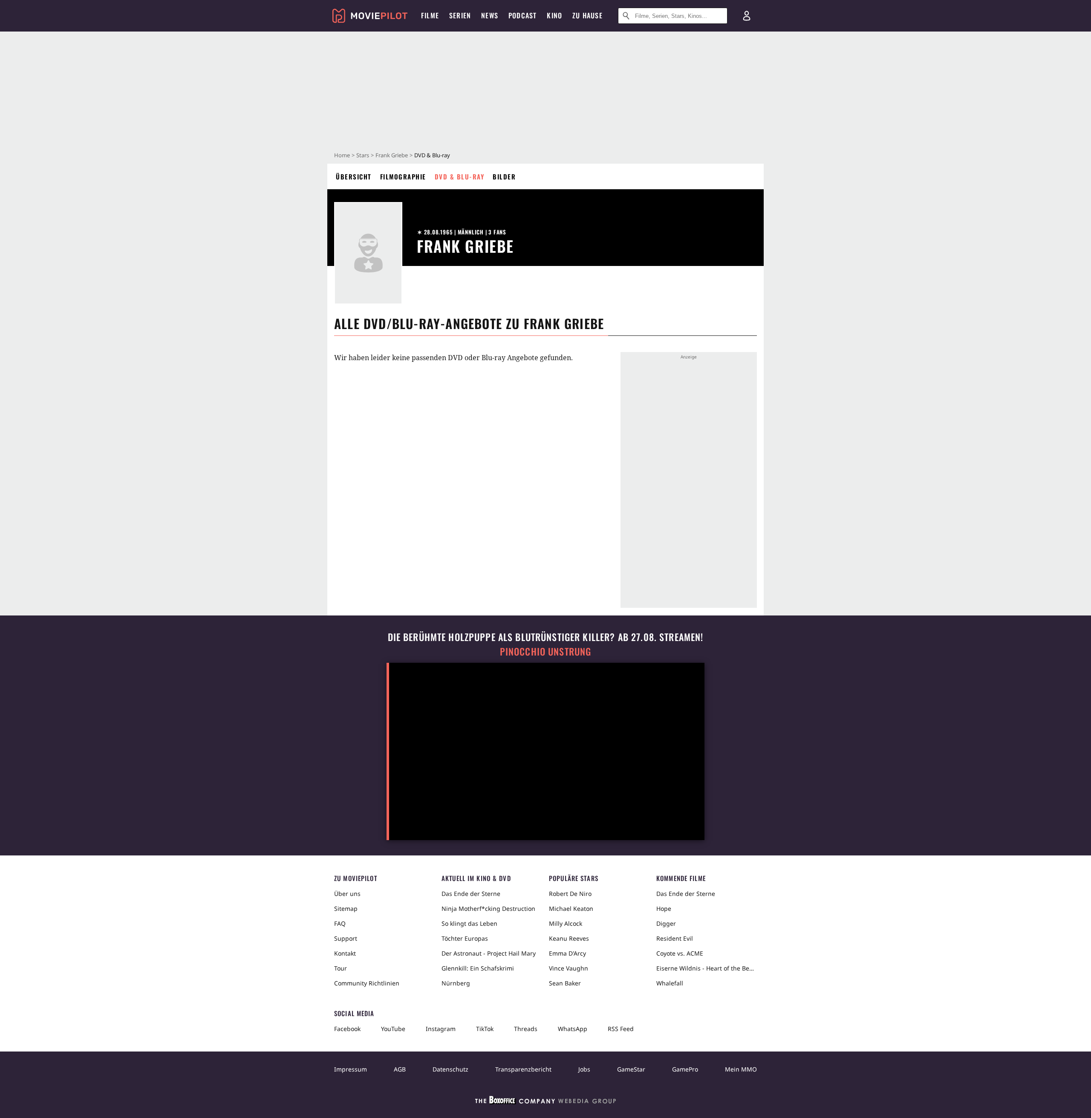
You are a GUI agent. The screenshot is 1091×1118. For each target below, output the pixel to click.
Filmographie (403, 176)
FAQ (340, 923)
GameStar (631, 1069)
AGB (400, 1069)
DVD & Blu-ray (460, 176)
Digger (666, 923)
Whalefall (669, 983)
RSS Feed (621, 1029)
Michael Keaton (571, 908)
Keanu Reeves (569, 938)
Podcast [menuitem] (522, 15)
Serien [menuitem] (460, 15)
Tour (340, 968)
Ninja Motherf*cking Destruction (488, 908)
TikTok (485, 1029)
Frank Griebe (391, 155)
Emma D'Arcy (567, 953)
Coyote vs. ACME (679, 953)
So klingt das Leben (469, 923)
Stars (362, 155)
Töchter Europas (465, 938)
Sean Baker (565, 983)
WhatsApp (572, 1029)
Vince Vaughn (568, 968)
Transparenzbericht (523, 1069)
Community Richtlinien (366, 983)
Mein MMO (741, 1069)
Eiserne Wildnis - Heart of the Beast (706, 968)
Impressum (350, 1069)
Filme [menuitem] (430, 15)
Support (345, 938)
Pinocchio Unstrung (546, 651)
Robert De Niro (570, 894)
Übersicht (354, 176)
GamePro (685, 1069)
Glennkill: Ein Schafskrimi (478, 968)
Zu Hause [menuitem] (587, 15)
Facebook (347, 1029)
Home (342, 155)
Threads (525, 1029)
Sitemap (346, 908)
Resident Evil (674, 938)
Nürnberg (456, 983)
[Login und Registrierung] (746, 15)
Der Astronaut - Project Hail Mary (489, 953)
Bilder (504, 176)
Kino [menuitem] (554, 15)
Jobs (584, 1069)
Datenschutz (450, 1069)
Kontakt (345, 953)
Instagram (441, 1029)
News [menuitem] (489, 15)
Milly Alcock (565, 923)
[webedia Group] (545, 1102)
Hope (663, 908)
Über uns (347, 894)
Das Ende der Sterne (471, 894)
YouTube (393, 1029)
